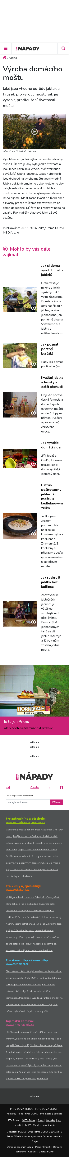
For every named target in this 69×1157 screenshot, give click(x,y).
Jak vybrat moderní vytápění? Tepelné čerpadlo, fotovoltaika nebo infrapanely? (34, 930)
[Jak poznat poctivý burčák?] (20, 355)
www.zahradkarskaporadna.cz (25, 822)
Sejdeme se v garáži (37, 1011)
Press (41, 1120)
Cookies (32, 1151)
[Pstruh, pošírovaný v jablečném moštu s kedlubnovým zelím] (20, 526)
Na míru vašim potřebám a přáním (24, 923)
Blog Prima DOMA (28, 1113)
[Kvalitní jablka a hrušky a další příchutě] (20, 404)
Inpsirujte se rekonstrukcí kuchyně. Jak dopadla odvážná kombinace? (30, 991)
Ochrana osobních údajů (20, 1146)
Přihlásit (56, 802)
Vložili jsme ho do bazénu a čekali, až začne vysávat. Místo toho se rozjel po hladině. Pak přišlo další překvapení (33, 904)
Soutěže (58, 1113)
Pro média (45, 1113)
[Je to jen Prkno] (34, 692)
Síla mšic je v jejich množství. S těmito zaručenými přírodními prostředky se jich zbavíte (33, 869)
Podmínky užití (43, 1146)
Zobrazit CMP (46, 1151)
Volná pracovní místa (44, 1125)
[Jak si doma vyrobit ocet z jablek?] (20, 299)
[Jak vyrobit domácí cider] (20, 458)
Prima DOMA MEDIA (46, 1108)
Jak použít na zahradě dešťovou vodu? (37, 849)
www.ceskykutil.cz (18, 889)
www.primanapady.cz (20, 1024)
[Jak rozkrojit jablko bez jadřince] (20, 614)
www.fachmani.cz (17, 964)
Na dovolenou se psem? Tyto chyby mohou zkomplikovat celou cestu (34, 1065)
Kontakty (11, 1113)
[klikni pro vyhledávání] (63, 48)
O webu (34, 787)
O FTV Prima (28, 1120)
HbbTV (27, 1125)
